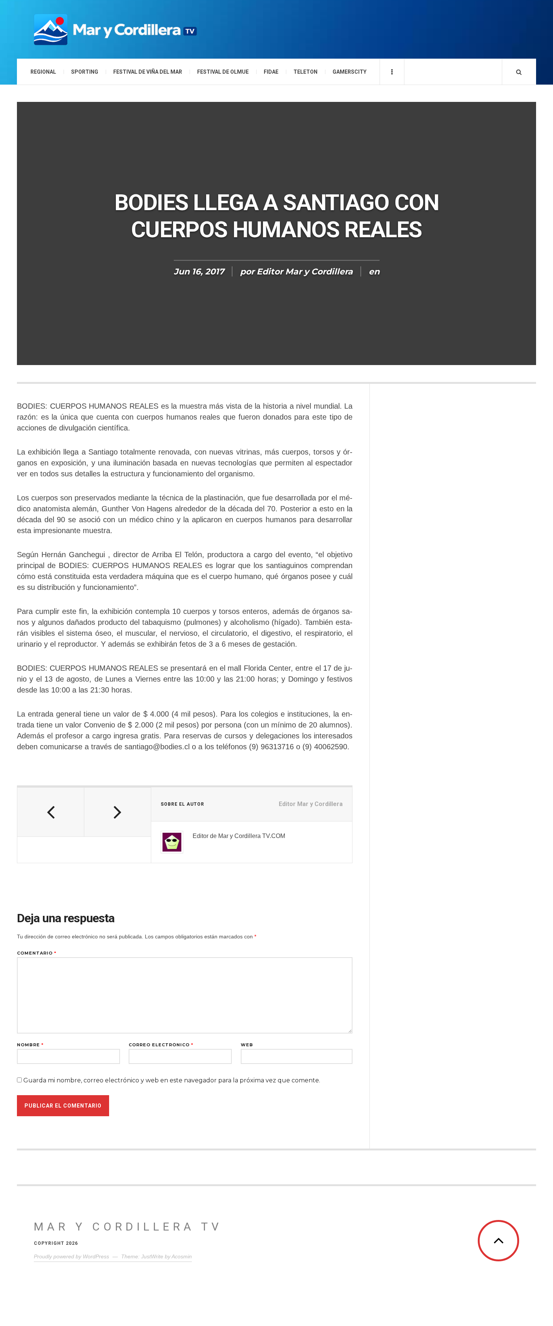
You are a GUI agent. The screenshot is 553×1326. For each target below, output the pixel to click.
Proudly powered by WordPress (71, 1256)
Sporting (84, 72)
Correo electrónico (161, 1045)
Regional (43, 72)
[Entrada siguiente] (117, 812)
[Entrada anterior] (50, 812)
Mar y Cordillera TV (128, 1226)
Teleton (305, 72)
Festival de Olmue (223, 72)
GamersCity (349, 72)
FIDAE (271, 72)
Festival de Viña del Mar (147, 72)
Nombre (30, 1045)
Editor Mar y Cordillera (305, 272)
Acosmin (182, 1256)
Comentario (36, 953)
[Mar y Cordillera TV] (114, 29)
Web (247, 1045)
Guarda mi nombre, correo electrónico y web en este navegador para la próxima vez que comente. (171, 1080)
